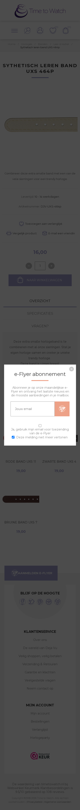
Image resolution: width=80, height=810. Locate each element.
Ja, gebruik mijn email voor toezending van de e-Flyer (40, 431)
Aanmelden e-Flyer (62, 408)
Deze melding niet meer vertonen (42, 437)
